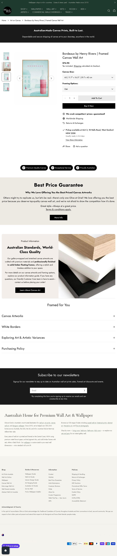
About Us (51, 492)
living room (76, 430)
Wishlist (51, 477)
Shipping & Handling (78, 474)
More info (58, 217)
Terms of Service (77, 489)
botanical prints (102, 423)
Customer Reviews (54, 486)
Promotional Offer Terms (79, 486)
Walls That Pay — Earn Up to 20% (57, 499)
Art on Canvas (15, 20)
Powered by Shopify (29, 541)
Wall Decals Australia (8, 489)
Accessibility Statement (79, 501)
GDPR (74, 495)
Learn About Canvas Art (30, 290)
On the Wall (29, 489)
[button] (2, 2)
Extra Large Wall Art (8, 486)
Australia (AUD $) (12, 535)
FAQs (50, 489)
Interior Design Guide (32, 480)
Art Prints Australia (7, 474)
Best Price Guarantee (55, 480)
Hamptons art (68, 426)
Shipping (77, 66)
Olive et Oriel (14, 541)
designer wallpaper (18, 426)
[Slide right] (51, 78)
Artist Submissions (54, 483)
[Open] (5, 550)
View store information (74, 140)
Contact (51, 474)
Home (4, 20)
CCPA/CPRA (76, 498)
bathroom (90, 430)
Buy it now (89, 106)
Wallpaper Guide (30, 474)
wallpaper (27, 442)
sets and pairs (65, 433)
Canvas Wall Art (7, 483)
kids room (97, 430)
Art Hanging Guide (31, 483)
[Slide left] (20, 78)
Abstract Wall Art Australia (10, 492)
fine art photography (82, 426)
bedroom (83, 430)
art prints (47, 423)
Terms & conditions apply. (58, 209)
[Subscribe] (84, 390)
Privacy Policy (76, 480)
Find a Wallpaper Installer (33, 492)
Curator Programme (55, 495)
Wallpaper (5, 480)
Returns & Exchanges (74, 123)
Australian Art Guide (31, 486)
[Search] (108, 10)
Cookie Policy (76, 492)
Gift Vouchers (76, 483)
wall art (41, 423)
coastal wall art (91, 423)
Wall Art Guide (30, 477)
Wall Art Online (6, 477)
